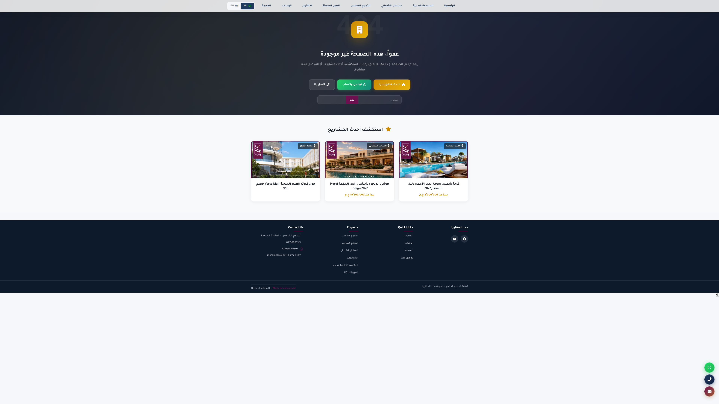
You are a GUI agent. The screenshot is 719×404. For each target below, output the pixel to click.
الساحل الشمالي (391, 5)
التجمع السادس (349, 243)
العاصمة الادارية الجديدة (345, 265)
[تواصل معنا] (709, 391)
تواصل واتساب (352, 84)
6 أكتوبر (307, 5)
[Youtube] (454, 239)
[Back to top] (717, 294)
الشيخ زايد (352, 258)
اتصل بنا (319, 84)
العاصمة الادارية (423, 5)
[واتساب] (709, 367)
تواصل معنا (407, 258)
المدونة (266, 5)
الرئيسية (449, 5)
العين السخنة (331, 5)
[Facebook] (464, 239)
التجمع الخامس (360, 5)
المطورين (408, 236)
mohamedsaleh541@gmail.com (284, 255)
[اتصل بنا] (709, 379)
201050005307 (290, 249)
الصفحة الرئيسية (389, 84)
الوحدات (287, 5)
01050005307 (293, 242)
